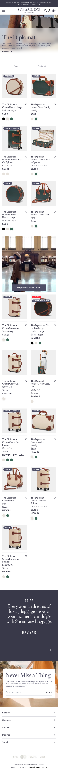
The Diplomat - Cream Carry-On (10, 382)
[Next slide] (50, 650)
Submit (48, 692)
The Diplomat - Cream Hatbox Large (12, 106)
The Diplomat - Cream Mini (9, 499)
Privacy (23, 767)
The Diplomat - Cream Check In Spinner (38, 500)
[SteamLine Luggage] (29, 10)
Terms (12, 767)
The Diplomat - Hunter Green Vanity (40, 106)
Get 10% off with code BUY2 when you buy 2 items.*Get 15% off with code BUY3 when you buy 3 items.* (29, 3)
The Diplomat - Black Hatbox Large (41, 326)
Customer (6, 720)
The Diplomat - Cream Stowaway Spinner (10, 559)
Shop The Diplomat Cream (29, 287)
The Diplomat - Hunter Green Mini (40, 213)
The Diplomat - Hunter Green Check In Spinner (41, 159)
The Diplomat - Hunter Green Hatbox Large (9, 214)
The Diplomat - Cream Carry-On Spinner (10, 442)
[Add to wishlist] (26, 104)
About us (6, 727)
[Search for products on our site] (45, 10)
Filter (16, 66)
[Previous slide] (47, 650)
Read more (7, 51)
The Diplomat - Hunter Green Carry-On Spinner (12, 159)
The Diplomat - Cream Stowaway (10, 326)
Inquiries (6, 735)
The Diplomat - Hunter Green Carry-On (41, 384)
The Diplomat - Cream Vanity (38, 440)
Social (5, 742)
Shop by (6, 713)
